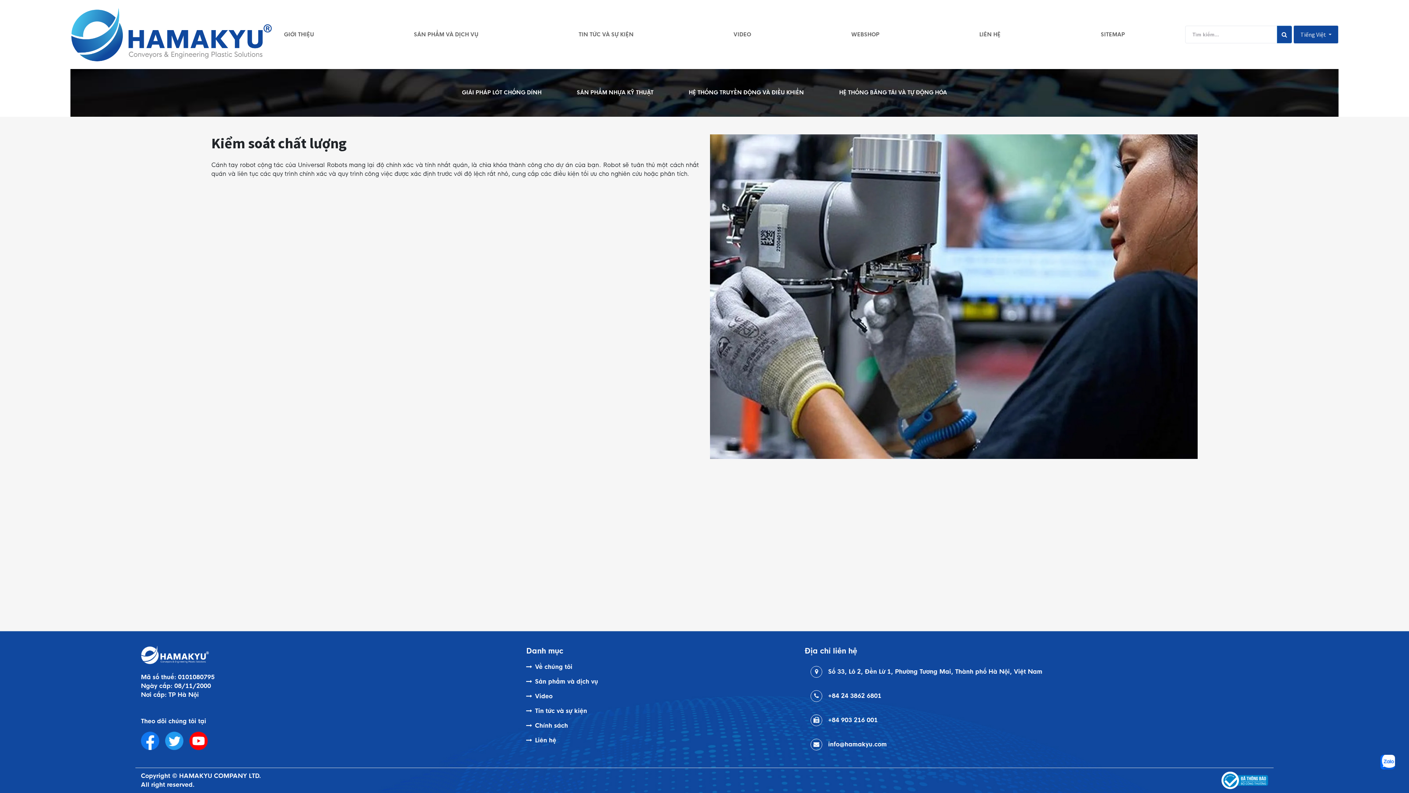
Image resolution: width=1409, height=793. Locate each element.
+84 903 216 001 (853, 720)
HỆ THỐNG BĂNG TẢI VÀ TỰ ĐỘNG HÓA (893, 92)
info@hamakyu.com (857, 744)
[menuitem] (299, 34)
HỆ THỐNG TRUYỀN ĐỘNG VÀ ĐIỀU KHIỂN (746, 92)
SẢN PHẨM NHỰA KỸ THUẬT (615, 92)
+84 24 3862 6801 (854, 696)
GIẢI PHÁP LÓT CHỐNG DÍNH (502, 92)
